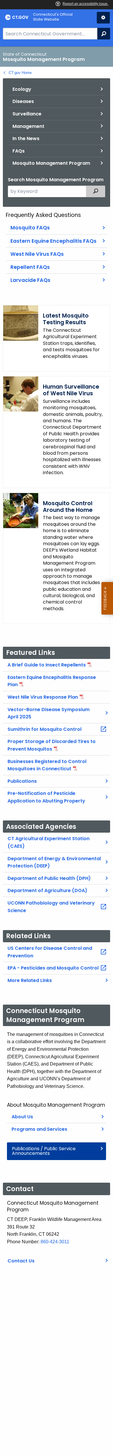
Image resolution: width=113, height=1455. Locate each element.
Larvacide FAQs (30, 280)
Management (28, 126)
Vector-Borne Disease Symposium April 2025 (49, 713)
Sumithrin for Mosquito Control (44, 729)
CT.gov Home (20, 72)
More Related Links (30, 980)
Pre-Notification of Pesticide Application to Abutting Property (46, 797)
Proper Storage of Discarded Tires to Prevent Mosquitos (52, 745)
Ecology (21, 89)
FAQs (18, 151)
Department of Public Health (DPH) (49, 878)
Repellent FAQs (30, 267)
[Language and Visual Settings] (103, 17)
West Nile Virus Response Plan (43, 697)
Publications (22, 781)
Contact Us (21, 1261)
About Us (22, 1116)
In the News (25, 138)
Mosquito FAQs (30, 227)
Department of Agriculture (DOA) (47, 890)
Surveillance (26, 113)
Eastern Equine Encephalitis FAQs (53, 241)
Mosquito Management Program (51, 163)
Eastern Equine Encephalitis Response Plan (52, 681)
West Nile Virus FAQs (37, 254)
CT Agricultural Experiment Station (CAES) (49, 842)
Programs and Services (39, 1129)
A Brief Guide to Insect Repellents (47, 665)
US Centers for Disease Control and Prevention (50, 952)
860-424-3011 (55, 1241)
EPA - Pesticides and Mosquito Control (53, 968)
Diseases (23, 101)
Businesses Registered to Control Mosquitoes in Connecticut (47, 765)
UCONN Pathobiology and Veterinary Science (51, 907)
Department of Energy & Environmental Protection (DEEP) (54, 862)
